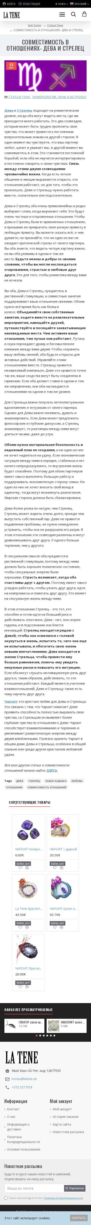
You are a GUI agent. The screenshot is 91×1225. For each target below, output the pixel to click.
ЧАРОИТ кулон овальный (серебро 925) (64, 909)
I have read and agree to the (46, 1198)
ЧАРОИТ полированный (29, 849)
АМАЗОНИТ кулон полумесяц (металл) (73, 1022)
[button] (37, 1035)
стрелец (34, 781)
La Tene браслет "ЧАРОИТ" (29, 909)
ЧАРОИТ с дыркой (63, 849)
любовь (77, 781)
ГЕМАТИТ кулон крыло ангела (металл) (31, 1022)
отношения (14, 787)
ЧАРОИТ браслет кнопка (29, 968)
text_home (34, 25)
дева (19, 781)
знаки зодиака (55, 781)
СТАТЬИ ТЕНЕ (19, 97)
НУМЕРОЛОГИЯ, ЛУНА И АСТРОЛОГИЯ (61, 97)
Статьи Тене (55, 25)
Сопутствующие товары (29, 802)
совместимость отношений (47, 787)
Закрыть (79, 1218)
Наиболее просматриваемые (28, 1009)
